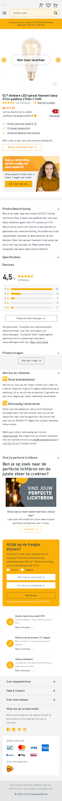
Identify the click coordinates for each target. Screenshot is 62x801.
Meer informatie (39, 342)
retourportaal (10, 436)
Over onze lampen (17, 700)
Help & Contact (16, 691)
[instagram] (13, 729)
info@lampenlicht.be (44, 440)
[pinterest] (19, 729)
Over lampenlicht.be (19, 681)
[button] (31, 24)
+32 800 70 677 (12, 443)
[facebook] (8, 729)
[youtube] (24, 729)
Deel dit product (46, 103)
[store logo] (5, 5)
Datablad (54, 116)
